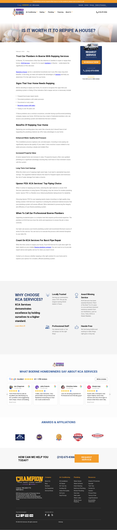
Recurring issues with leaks (26, 105)
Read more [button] (12, 402)
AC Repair (62, 483)
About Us (68, 12)
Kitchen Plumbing (79, 490)
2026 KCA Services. (22, 522)
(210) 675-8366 (92, 71)
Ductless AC (62, 488)
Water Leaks (77, 498)
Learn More (19, 326)
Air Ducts (62, 493)
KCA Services (25, 63)
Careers (90, 490)
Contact (86, 5)
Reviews (92, 5)
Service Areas (49, 490)
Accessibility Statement (92, 500)
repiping (58, 74)
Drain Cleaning (78, 486)
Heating (42, 12)
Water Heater (78, 481)
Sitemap (60, 522)
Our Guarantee (49, 488)
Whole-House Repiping (78, 500)
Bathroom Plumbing (79, 488)
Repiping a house (21, 72)
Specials (81, 5)
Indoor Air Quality (64, 490)
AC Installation (63, 481)
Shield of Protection (100, 5)
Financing (60, 12)
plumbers (48, 63)
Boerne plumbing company (42, 247)
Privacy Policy (92, 493)
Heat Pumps (63, 495)
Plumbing (51, 12)
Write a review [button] (101, 379)
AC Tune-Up (62, 486)
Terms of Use (92, 495)
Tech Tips (91, 486)
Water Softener (78, 483)
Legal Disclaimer (93, 498)
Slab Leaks (77, 495)
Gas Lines (76, 493)
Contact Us (91, 488)
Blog (28, 51)
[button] (109, 394)
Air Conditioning (31, 12)
